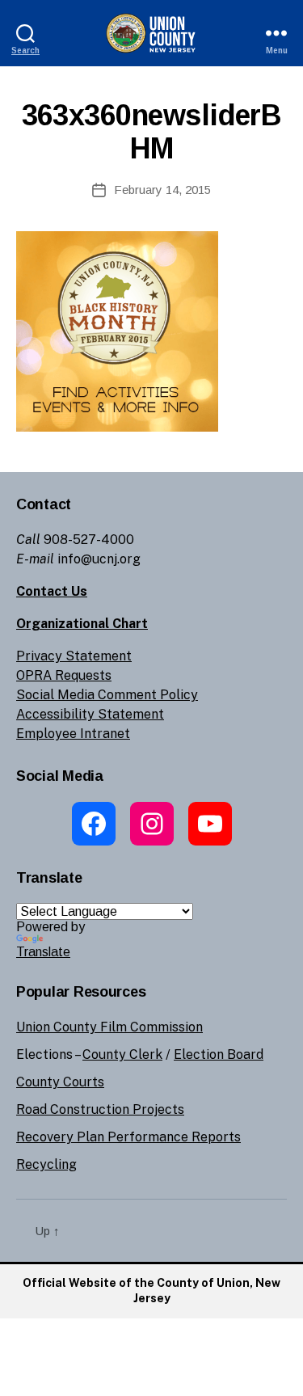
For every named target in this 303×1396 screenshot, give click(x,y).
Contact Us (51, 591)
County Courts (60, 1082)
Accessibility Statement (90, 714)
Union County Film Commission (109, 1027)
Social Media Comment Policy (107, 694)
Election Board (218, 1054)
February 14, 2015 (162, 189)
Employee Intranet (73, 733)
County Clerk (122, 1054)
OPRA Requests (64, 675)
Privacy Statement (74, 656)
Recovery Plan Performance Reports (128, 1137)
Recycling (46, 1164)
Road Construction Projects (100, 1109)
